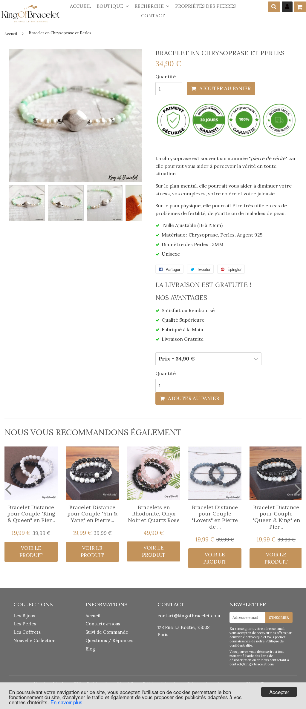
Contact (153, 16)
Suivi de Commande (106, 632)
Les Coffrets (27, 632)
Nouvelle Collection (34, 640)
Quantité (165, 76)
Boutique (110, 6)
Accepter (279, 692)
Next (137, 112)
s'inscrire (279, 617)
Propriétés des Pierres (205, 6)
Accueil (80, 6)
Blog (90, 649)
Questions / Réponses (109, 640)
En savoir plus (66, 702)
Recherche (149, 6)
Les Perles (24, 624)
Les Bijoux (24, 616)
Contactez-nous (102, 624)
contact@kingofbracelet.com (188, 616)
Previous (13, 112)
